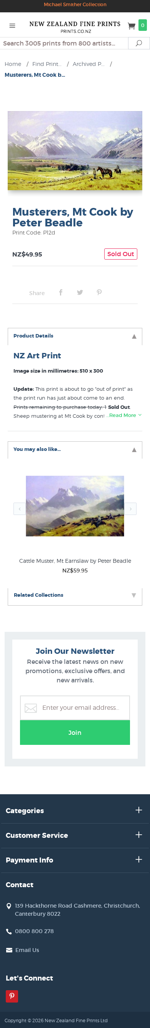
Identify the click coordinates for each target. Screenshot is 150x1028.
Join (75, 732)
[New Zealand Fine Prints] (75, 25)
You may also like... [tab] (37, 449)
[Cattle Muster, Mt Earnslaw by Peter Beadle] (75, 507)
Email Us (27, 950)
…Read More (121, 415)
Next (130, 509)
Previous (19, 509)
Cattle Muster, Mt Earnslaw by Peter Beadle (75, 560)
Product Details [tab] (33, 336)
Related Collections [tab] (38, 595)
